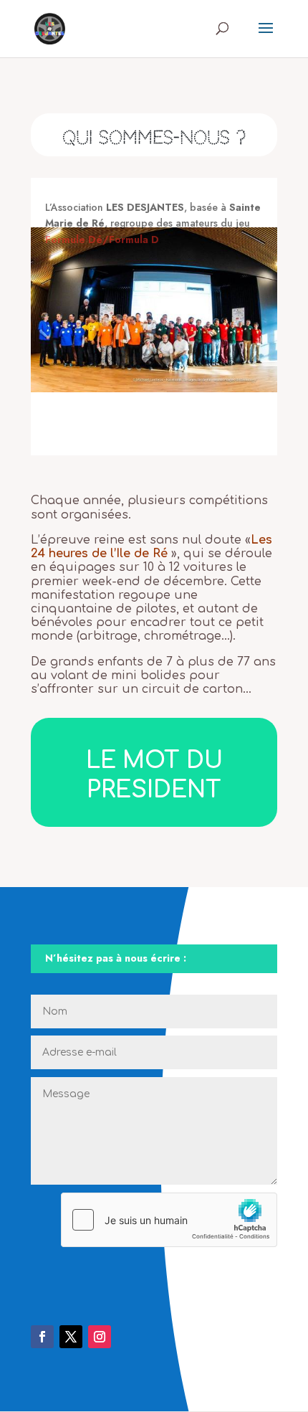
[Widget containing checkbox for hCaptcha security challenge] (169, 1220)
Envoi (249, 1268)
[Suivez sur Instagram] (99, 1336)
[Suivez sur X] (70, 1336)
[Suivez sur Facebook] (42, 1336)
